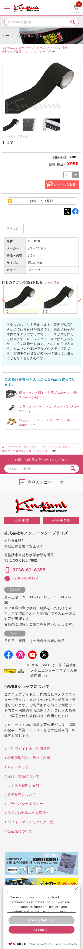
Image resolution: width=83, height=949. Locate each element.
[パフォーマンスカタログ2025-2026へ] (41, 872)
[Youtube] (32, 656)
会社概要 (22, 520)
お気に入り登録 (41, 201)
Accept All (41, 929)
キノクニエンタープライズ (18, 47)
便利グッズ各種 (11, 51)
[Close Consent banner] (76, 888)
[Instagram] (20, 656)
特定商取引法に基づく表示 (28, 758)
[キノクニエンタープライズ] (26, 7)
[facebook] (8, 656)
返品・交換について (23, 776)
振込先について (20, 831)
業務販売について (21, 794)
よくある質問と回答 (23, 785)
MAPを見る (61, 520)
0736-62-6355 (29, 569)
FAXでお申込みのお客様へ (28, 813)
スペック (13, 228)
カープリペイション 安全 (52, 47)
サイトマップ (18, 767)
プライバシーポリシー (25, 803)
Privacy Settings (41, 920)
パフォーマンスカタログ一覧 (30, 822)
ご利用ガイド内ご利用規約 (28, 749)
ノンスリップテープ (35, 51)
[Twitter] (44, 656)
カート (76, 8)
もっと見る (52, 282)
